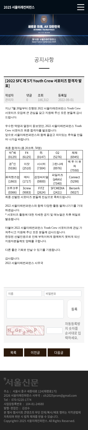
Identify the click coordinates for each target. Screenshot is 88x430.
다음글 (58, 352)
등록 (74, 309)
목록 (13, 352)
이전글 (35, 352)
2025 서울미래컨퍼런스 (19, 7)
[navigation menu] (80, 7)
